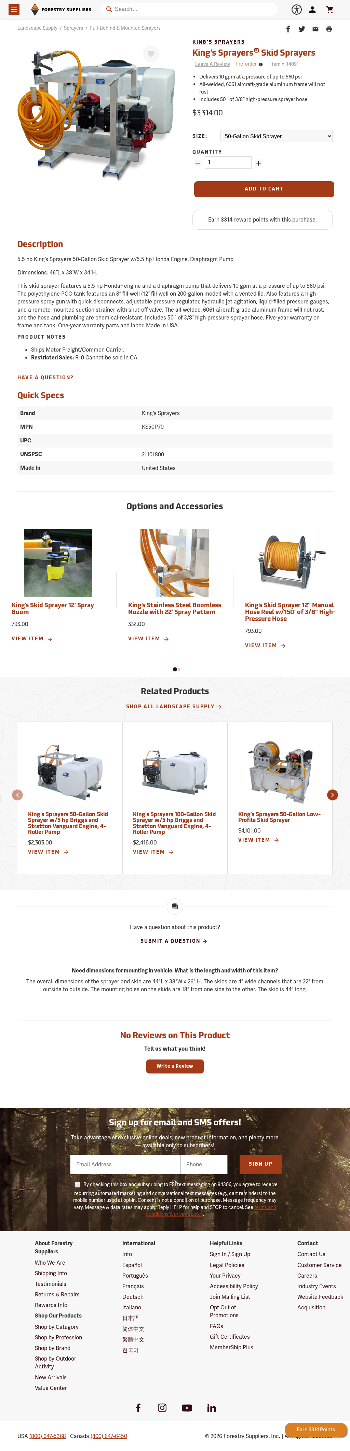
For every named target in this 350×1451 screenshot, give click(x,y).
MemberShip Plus (231, 1347)
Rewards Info (51, 1305)
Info (127, 1254)
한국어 (130, 1350)
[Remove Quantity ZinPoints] (197, 163)
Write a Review (175, 1066)
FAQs (216, 1326)
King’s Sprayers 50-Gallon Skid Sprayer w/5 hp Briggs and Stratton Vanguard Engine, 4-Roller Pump (68, 824)
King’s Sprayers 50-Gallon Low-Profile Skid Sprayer (279, 818)
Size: (199, 136)
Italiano (131, 1307)
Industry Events (316, 1286)
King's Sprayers (218, 42)
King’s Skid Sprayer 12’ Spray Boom (53, 609)
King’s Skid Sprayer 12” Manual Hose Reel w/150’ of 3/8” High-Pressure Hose (290, 613)
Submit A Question (170, 941)
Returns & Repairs (57, 1294)
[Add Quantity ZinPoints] (258, 163)
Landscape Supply (37, 28)
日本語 (130, 1318)
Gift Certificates (230, 1336)
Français (133, 1286)
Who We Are (50, 1262)
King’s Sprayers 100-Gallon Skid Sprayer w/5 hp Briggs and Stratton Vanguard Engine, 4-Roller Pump (174, 824)
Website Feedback (320, 1296)
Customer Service (319, 1265)
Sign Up (260, 1164)
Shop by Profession (58, 1337)
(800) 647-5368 (47, 1436)
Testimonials (50, 1284)
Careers (307, 1275)
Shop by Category (57, 1327)
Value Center (51, 1388)
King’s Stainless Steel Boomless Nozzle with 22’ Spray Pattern (174, 609)
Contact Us (311, 1254)
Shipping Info (51, 1273)
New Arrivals (51, 1377)
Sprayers (73, 28)
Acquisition (311, 1307)
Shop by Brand (52, 1348)
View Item (28, 639)
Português (135, 1275)
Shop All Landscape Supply (170, 707)
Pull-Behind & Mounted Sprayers (125, 28)
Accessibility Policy (234, 1286)
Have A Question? (45, 378)
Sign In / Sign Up (230, 1254)
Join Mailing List (230, 1296)
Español (132, 1265)
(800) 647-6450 (109, 1436)
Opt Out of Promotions (224, 1311)
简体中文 (133, 1329)
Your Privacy (225, 1275)
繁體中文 (133, 1339)
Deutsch (133, 1296)
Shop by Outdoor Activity (55, 1362)
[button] (175, 669)
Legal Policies (227, 1265)
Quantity (207, 152)
